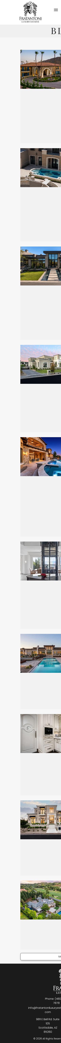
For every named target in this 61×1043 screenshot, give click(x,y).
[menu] (56, 10)
